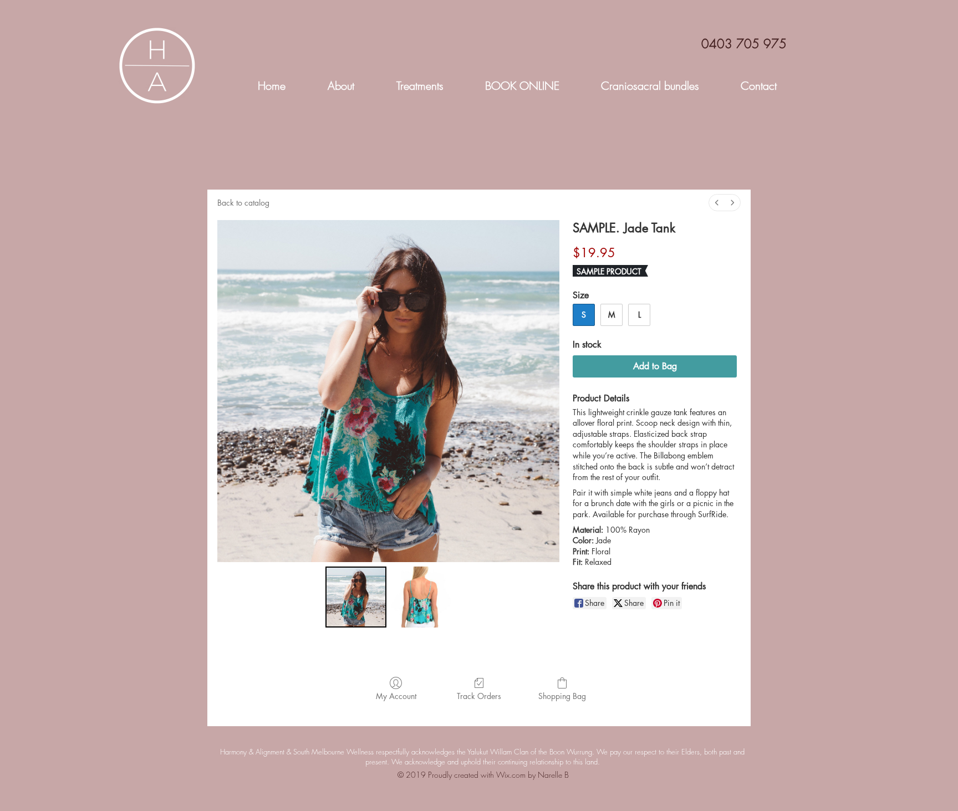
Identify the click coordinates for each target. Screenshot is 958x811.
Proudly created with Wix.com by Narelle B (498, 774)
